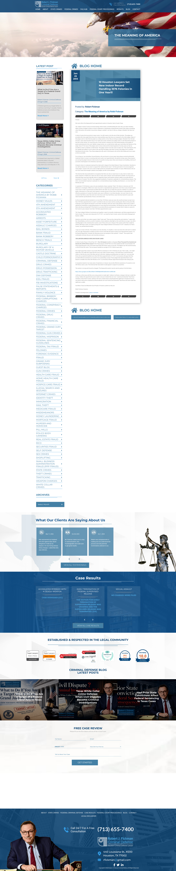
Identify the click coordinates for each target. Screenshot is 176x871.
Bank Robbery (44, 236)
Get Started (85, 762)
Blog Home (91, 66)
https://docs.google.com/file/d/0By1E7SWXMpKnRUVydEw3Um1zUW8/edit (95, 271)
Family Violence (45, 292)
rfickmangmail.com (117, 859)
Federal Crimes (45, 311)
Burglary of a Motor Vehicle (45, 248)
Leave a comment (93, 292)
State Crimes (43, 470)
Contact (132, 813)
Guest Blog (43, 367)
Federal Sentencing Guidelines (48, 341)
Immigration (43, 401)
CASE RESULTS (90, 813)
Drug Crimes (43, 264)
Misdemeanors (45, 412)
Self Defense (44, 450)
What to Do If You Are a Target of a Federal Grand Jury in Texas (29, 697)
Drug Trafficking (46, 272)
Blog (125, 813)
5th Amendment (45, 208)
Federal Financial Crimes (47, 322)
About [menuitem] (45, 9)
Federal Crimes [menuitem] (71, 9)
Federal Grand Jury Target (48, 328)
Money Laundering (47, 416)
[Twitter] (118, 864)
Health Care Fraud (47, 374)
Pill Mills (42, 429)
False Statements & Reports (47, 287)
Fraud (40, 357)
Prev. (45, 178)
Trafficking (43, 477)
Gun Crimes (43, 371)
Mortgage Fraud (46, 420)
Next (56, 178)
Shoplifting (43, 457)
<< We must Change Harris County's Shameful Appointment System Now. (91, 317)
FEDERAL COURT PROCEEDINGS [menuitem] (102, 9)
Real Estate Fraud (47, 439)
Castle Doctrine (46, 253)
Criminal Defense (46, 261)
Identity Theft (44, 398)
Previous (69, 559)
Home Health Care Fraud (47, 379)
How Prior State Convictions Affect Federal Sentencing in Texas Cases (146, 697)
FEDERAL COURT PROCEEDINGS (109, 813)
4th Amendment (45, 204)
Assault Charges (46, 225)
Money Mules (44, 201)
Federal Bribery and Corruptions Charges (46, 298)
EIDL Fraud (42, 279)
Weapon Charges (46, 481)
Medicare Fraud (46, 409)
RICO (38, 443)
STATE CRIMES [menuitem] (56, 9)
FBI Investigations (47, 282)
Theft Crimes (44, 473)
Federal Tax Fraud (47, 346)
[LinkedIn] (122, 864)
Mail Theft (42, 405)
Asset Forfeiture (46, 221)
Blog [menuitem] (128, 9)
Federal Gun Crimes (48, 333)
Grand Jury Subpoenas (43, 362)
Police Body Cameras (43, 434)
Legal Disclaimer (88, 816)
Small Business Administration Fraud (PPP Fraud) (47, 464)
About (44, 813)
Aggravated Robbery (43, 213)
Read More (42, 116)
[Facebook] (114, 864)
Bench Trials (44, 240)
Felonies (41, 350)
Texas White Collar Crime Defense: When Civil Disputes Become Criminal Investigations (88, 697)
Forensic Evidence (47, 354)
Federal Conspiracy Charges (48, 306)
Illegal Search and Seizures (48, 389)
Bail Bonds (43, 229)
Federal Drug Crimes (44, 315)
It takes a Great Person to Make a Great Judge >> (127, 317)
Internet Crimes (45, 394)
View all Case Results (88, 625)
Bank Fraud (43, 232)
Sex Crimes (42, 454)
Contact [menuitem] (136, 9)
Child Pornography (48, 257)
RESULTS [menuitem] (120, 9)
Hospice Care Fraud (48, 384)
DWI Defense (43, 275)
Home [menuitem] (37, 9)
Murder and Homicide (43, 424)
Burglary (42, 243)
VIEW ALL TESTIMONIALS (75, 565)
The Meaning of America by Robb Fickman (46, 195)
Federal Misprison (47, 336)
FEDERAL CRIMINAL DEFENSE (71, 813)
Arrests (41, 218)
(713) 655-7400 (133, 4)
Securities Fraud (46, 446)
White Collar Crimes (44, 485)
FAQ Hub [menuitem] (83, 9)
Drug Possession (46, 268)
